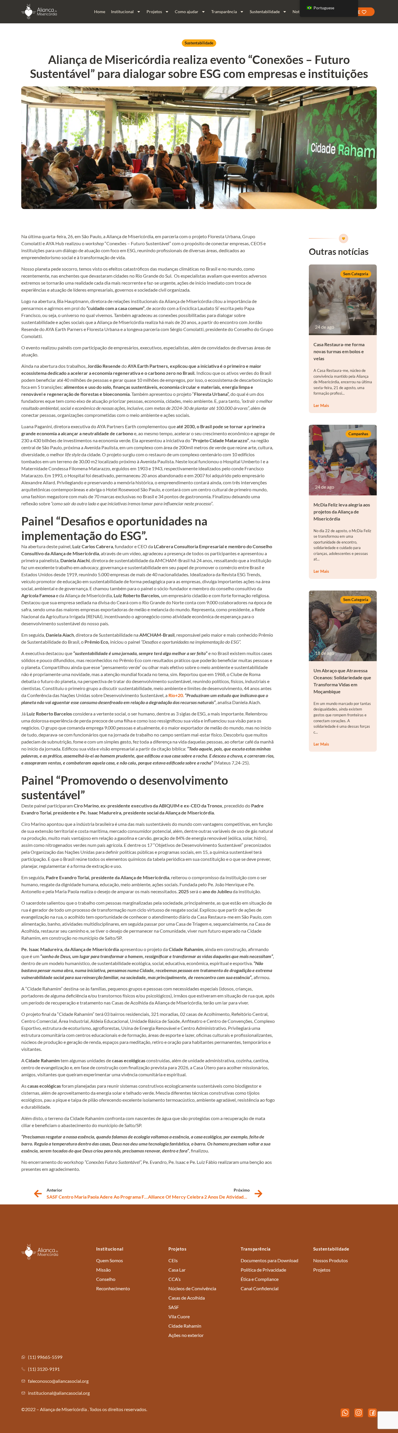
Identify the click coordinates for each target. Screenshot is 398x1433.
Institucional (122, 11)
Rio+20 (175, 695)
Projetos (154, 11)
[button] (355, 274)
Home (99, 11)
